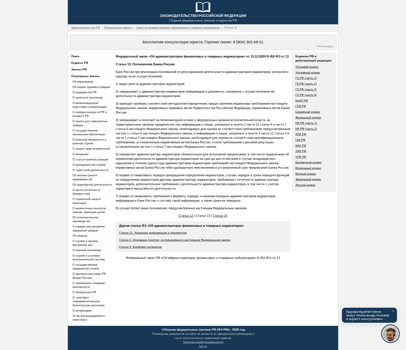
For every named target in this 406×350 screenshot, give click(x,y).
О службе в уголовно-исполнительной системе (89, 257)
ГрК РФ (300, 140)
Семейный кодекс (307, 111)
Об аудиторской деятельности (92, 184)
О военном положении (87, 250)
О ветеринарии (82, 310)
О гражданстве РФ (85, 92)
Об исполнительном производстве (85, 219)
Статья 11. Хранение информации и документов (153, 232)
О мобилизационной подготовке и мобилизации (90, 104)
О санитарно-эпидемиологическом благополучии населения (88, 301)
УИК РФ (300, 151)
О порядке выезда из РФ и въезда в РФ (90, 114)
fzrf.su (203, 346)
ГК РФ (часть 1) (306, 78)
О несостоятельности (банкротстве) (86, 191)
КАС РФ (300, 145)
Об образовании (83, 81)
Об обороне (80, 235)
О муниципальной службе (89, 164)
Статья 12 (185, 215)
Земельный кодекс (308, 179)
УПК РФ (300, 157)
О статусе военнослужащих (90, 159)
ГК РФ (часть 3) (306, 89)
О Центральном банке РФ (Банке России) (89, 275)
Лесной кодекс (305, 185)
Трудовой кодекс (306, 66)
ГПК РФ (300, 106)
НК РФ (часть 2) (306, 128)
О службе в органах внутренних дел (85, 242)
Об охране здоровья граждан (91, 87)
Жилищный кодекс (308, 117)
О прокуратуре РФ (84, 292)
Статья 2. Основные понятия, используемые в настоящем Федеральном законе (174, 240)
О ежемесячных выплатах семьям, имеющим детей (89, 210)
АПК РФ (300, 134)
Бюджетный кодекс (308, 162)
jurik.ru (329, 46)
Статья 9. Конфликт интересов (140, 247)
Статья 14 (220, 215)
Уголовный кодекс (307, 72)
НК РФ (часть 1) (306, 123)
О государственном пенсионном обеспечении (89, 132)
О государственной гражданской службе (86, 266)
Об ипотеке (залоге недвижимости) (85, 177)
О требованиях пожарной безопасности (89, 285)
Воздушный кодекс (308, 168)
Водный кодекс (305, 173)
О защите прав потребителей (91, 148)
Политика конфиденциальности (203, 342)
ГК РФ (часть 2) (306, 83)
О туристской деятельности (90, 170)
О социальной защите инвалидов (87, 200)
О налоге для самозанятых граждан (90, 123)
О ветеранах (81, 154)
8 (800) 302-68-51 (248, 42)
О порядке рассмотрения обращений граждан (89, 228)
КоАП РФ (301, 100)
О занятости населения (88, 97)
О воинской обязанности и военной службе (89, 141)
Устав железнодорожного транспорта (89, 317)
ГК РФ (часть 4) (306, 95)
